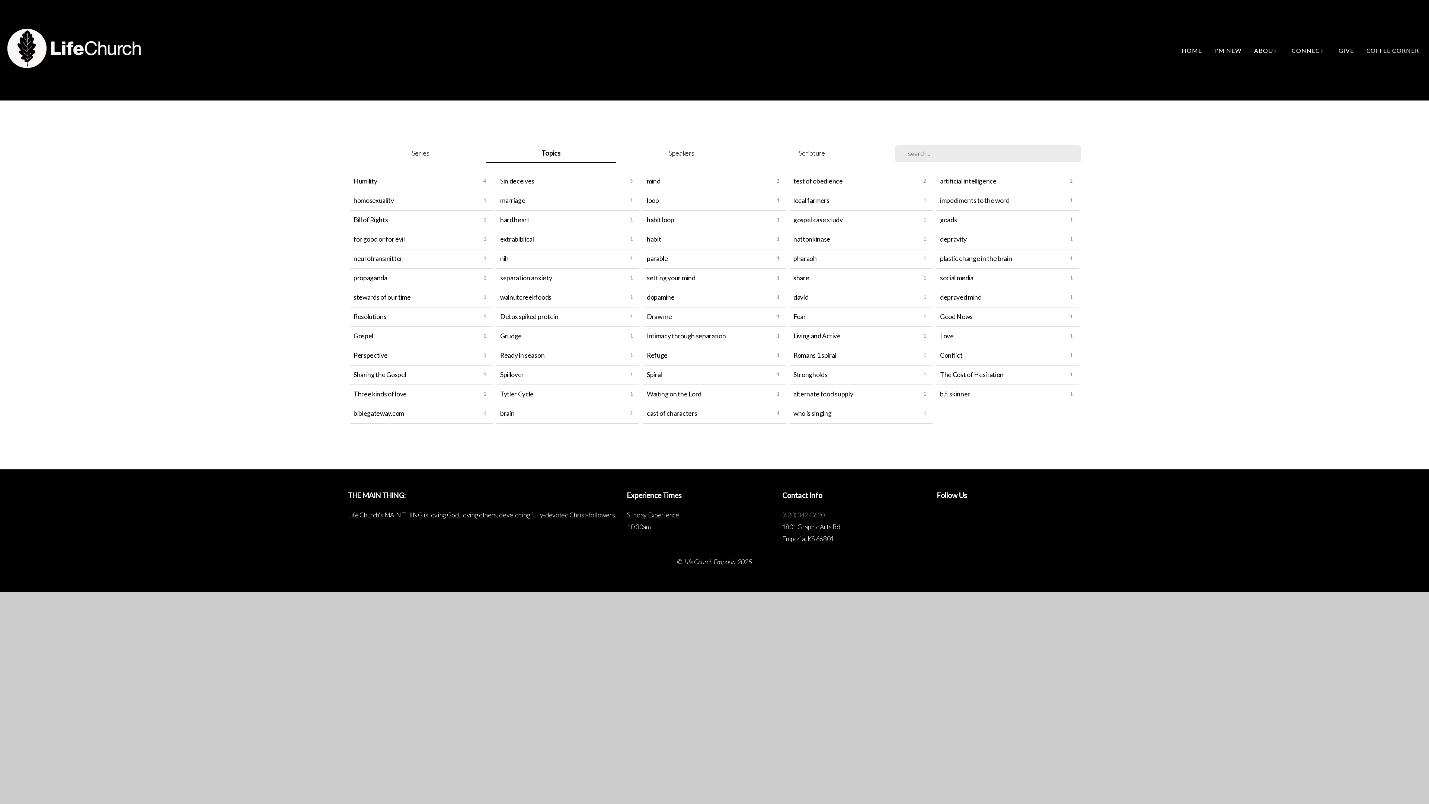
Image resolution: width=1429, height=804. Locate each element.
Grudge (511, 336)
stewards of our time (382, 297)
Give (1346, 50)
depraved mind (961, 297)
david (800, 297)
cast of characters (672, 413)
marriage (512, 200)
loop (653, 200)
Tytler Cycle (517, 394)
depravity (953, 239)
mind (654, 181)
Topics (550, 153)
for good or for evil (379, 239)
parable (657, 258)
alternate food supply (823, 394)
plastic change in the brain (976, 258)
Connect (1309, 50)
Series (420, 153)
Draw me (659, 316)
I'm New (1227, 50)
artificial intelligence (968, 181)
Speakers (681, 153)
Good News (956, 316)
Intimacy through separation (686, 336)
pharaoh (805, 258)
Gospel (363, 336)
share (801, 278)
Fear (799, 316)
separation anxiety (526, 278)
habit (654, 239)
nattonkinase (811, 239)
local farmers (811, 200)
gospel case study (818, 220)
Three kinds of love (380, 394)
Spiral (654, 375)
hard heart (515, 220)
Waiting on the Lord (674, 394)
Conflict (951, 355)
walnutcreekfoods (526, 297)
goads (948, 220)
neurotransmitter (378, 258)
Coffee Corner (1392, 50)
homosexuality (374, 200)
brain (507, 413)
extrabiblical (517, 239)
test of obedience (818, 181)
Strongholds (810, 375)
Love (947, 336)
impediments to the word (975, 200)
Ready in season (522, 355)
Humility (365, 181)
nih (504, 258)
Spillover (512, 375)
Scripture (812, 153)
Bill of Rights (371, 220)
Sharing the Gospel (380, 375)
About (1266, 50)
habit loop (660, 220)
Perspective (370, 355)
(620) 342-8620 (803, 515)
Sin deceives (517, 181)
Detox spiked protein (529, 316)
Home (1192, 50)
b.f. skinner (955, 394)
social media (957, 278)
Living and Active (817, 336)
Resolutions (370, 316)
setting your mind (671, 278)
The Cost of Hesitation (972, 375)
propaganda (370, 278)
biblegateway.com (379, 413)
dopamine (660, 297)
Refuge (657, 355)
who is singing (812, 413)
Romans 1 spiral (814, 355)
